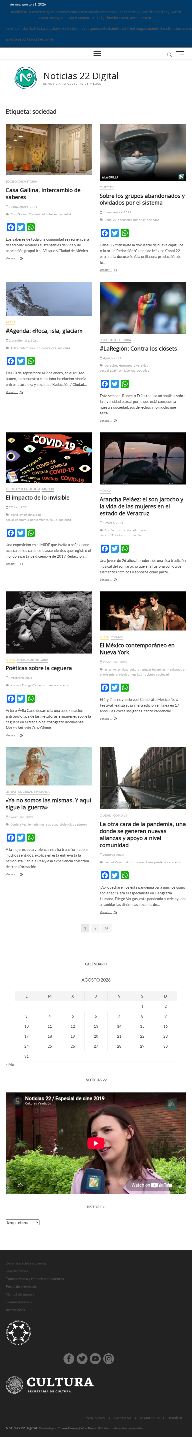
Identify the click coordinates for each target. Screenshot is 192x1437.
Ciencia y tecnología (23, 489)
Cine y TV (107, 187)
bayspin (59, 28)
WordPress (88, 1428)
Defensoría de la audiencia (26, 1263)
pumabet (98, 28)
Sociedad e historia (21, 181)
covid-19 (16, 515)
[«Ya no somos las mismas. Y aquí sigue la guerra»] (49, 766)
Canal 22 (110, 220)
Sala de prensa (17, 1271)
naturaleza (49, 348)
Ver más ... (19, 258)
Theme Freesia (68, 1428)
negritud (136, 674)
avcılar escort (77, 12)
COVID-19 (120, 815)
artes (108, 669)
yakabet (111, 28)
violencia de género (73, 824)
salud (53, 520)
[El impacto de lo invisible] (49, 457)
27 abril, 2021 (18, 507)
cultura (135, 669)
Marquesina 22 (95, 1417)
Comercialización (19, 1302)
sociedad (64, 214)
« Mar (10, 1064)
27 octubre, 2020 (114, 662)
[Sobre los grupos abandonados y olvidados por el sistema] (143, 152)
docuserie (125, 220)
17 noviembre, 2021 (22, 207)
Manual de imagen (20, 1294)
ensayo (15, 685)
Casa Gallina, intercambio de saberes (43, 193)
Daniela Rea (18, 824)
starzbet (46, 28)
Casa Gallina (18, 214)
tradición (135, 535)
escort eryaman (41, 39)
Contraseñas (122, 1417)
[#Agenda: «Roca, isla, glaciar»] (49, 299)
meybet (85, 28)
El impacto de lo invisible (38, 497)
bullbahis (31, 28)
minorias (139, 220)
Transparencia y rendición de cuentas (35, 1278)
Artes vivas (120, 669)
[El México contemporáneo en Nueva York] (143, 610)
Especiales (175, 1417)
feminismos (36, 824)
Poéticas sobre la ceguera (39, 668)
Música (105, 491)
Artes (10, 322)
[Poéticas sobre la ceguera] (49, 622)
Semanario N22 (150, 1417)
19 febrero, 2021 (20, 678)
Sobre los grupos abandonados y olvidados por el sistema (142, 199)
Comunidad (37, 214)
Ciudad (105, 815)
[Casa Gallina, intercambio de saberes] (49, 150)
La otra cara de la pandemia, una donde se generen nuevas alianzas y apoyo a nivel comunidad (143, 834)
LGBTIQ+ (116, 370)
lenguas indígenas (153, 669)
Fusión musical (115, 530)
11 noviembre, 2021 (116, 212)
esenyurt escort (53, 12)
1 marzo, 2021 (112, 523)
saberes (51, 214)
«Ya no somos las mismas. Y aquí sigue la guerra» (48, 803)
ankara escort (17, 39)
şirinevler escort (116, 17)
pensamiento (39, 520)
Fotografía (29, 685)
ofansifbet (167, 28)
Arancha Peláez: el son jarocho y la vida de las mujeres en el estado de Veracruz (141, 506)
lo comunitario (142, 862)
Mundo (48, 489)
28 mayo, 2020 (113, 855)
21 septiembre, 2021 (23, 340)
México (124, 674)
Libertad (130, 370)
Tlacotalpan (119, 535)
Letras (11, 791)
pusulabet (150, 28)
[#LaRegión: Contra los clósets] (143, 308)
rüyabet (72, 28)
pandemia (161, 862)
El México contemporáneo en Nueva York (137, 648)
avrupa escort (141, 17)
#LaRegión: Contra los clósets (138, 348)
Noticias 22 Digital (81, 75)
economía (22, 520)
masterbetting (130, 28)
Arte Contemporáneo (25, 348)
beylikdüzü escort (25, 12)
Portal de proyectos (21, 1286)
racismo (149, 674)
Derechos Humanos (118, 365)
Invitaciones (15, 1310)
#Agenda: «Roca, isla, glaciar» (44, 330)
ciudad (109, 862)
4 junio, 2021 (111, 358)
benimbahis (15, 28)
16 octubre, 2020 (20, 817)
